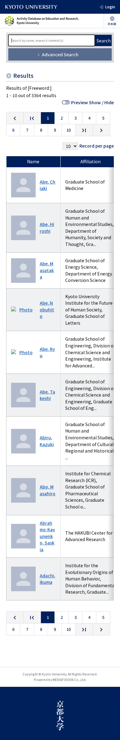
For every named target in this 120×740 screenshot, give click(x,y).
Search (104, 41)
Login (110, 6)
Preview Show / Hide (92, 102)
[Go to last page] (84, 130)
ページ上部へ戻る (109, 729)
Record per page (96, 146)
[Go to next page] (101, 130)
